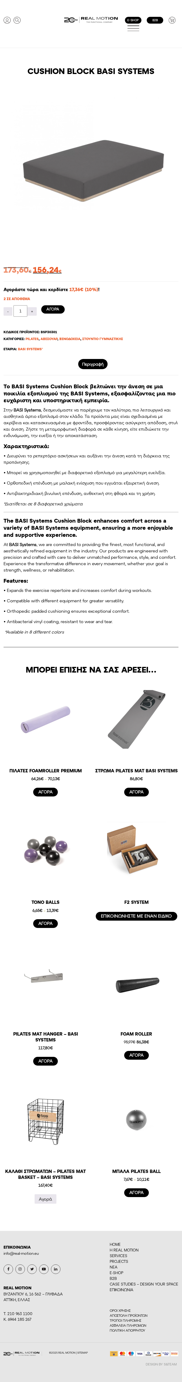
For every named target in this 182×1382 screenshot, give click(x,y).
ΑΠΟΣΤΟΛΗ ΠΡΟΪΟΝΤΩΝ (128, 1315)
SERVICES (118, 1255)
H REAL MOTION (124, 1250)
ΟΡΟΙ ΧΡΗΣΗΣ (120, 1310)
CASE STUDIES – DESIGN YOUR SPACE (144, 1284)
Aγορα (52, 309)
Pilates (32, 339)
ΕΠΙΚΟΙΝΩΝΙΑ (121, 1289)
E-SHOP (116, 1272)
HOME (115, 1244)
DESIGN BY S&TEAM (161, 1364)
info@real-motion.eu (21, 1253)
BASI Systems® (30, 349)
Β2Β (113, 1278)
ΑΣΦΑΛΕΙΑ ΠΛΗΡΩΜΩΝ (128, 1325)
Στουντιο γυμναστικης (102, 339)
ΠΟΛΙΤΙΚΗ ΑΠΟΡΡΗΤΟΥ (127, 1330)
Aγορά (45, 1199)
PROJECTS (119, 1261)
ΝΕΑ (114, 1267)
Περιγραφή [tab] (93, 364)
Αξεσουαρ (49, 339)
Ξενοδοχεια (69, 339)
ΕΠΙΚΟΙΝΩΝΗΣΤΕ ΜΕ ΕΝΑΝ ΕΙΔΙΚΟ (136, 915)
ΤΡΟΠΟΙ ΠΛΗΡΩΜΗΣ (125, 1320)
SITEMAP (82, 1352)
